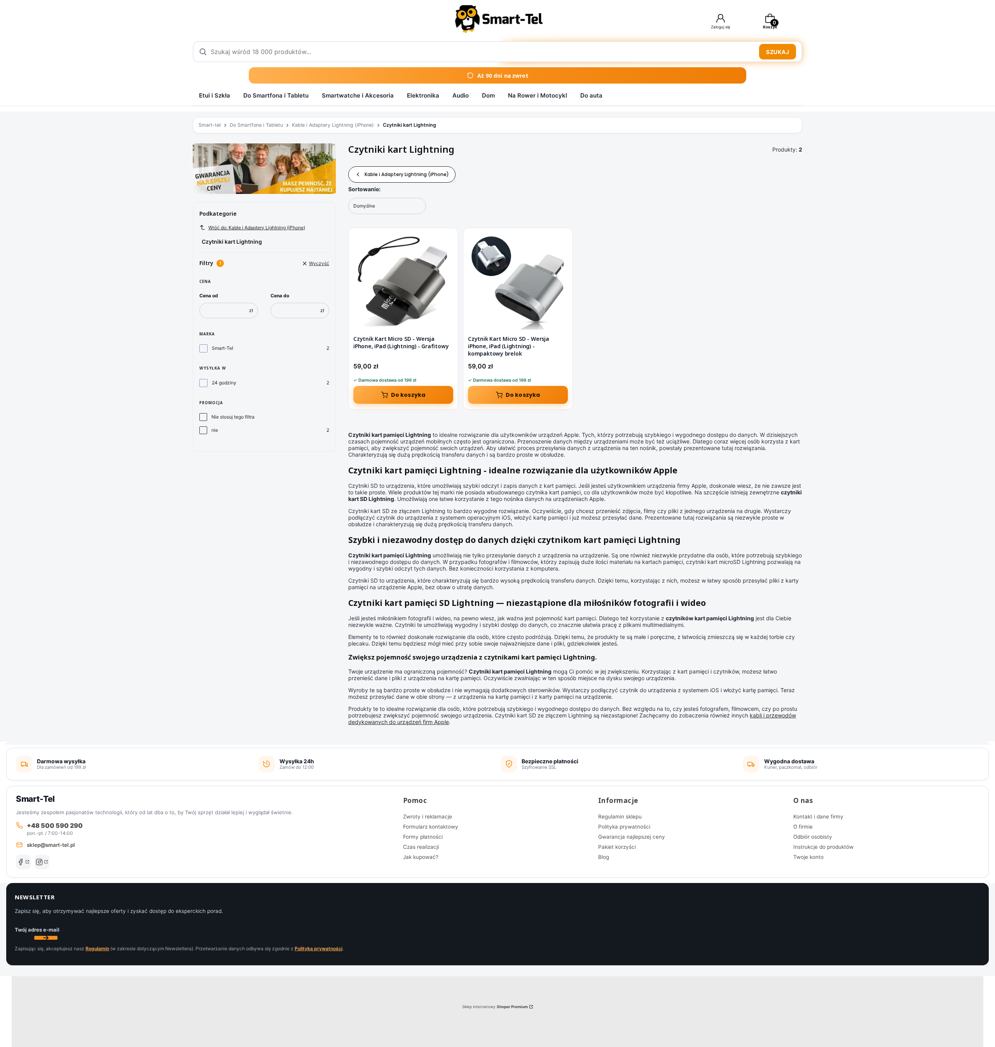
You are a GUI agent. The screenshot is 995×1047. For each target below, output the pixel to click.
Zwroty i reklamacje (427, 816)
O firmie (803, 827)
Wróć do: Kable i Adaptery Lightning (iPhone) (256, 227)
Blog (603, 857)
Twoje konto (808, 857)
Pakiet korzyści (617, 847)
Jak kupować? (420, 857)
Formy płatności (423, 837)
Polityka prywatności (624, 827)
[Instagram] (42, 862)
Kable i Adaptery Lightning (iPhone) (333, 125)
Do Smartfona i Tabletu (276, 95)
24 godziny (224, 383)
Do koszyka (408, 395)
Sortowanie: (364, 189)
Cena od (208, 295)
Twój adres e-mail (37, 930)
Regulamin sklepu (620, 816)
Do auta (591, 95)
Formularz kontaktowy (430, 827)
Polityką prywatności (318, 948)
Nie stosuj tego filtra (233, 417)
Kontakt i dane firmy (818, 816)
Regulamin (97, 948)
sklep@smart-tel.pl (51, 845)
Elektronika (423, 95)
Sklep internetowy (495, 1006)
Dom (488, 95)
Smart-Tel (222, 348)
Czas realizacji (421, 847)
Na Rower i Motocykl (537, 95)
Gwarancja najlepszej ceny (631, 837)
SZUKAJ (777, 52)
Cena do (280, 295)
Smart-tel (210, 125)
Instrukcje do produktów (823, 847)
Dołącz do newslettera (46, 938)
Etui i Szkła (214, 95)
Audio (460, 95)
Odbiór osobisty (812, 837)
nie (214, 430)
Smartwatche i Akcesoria (358, 95)
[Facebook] (23, 862)
